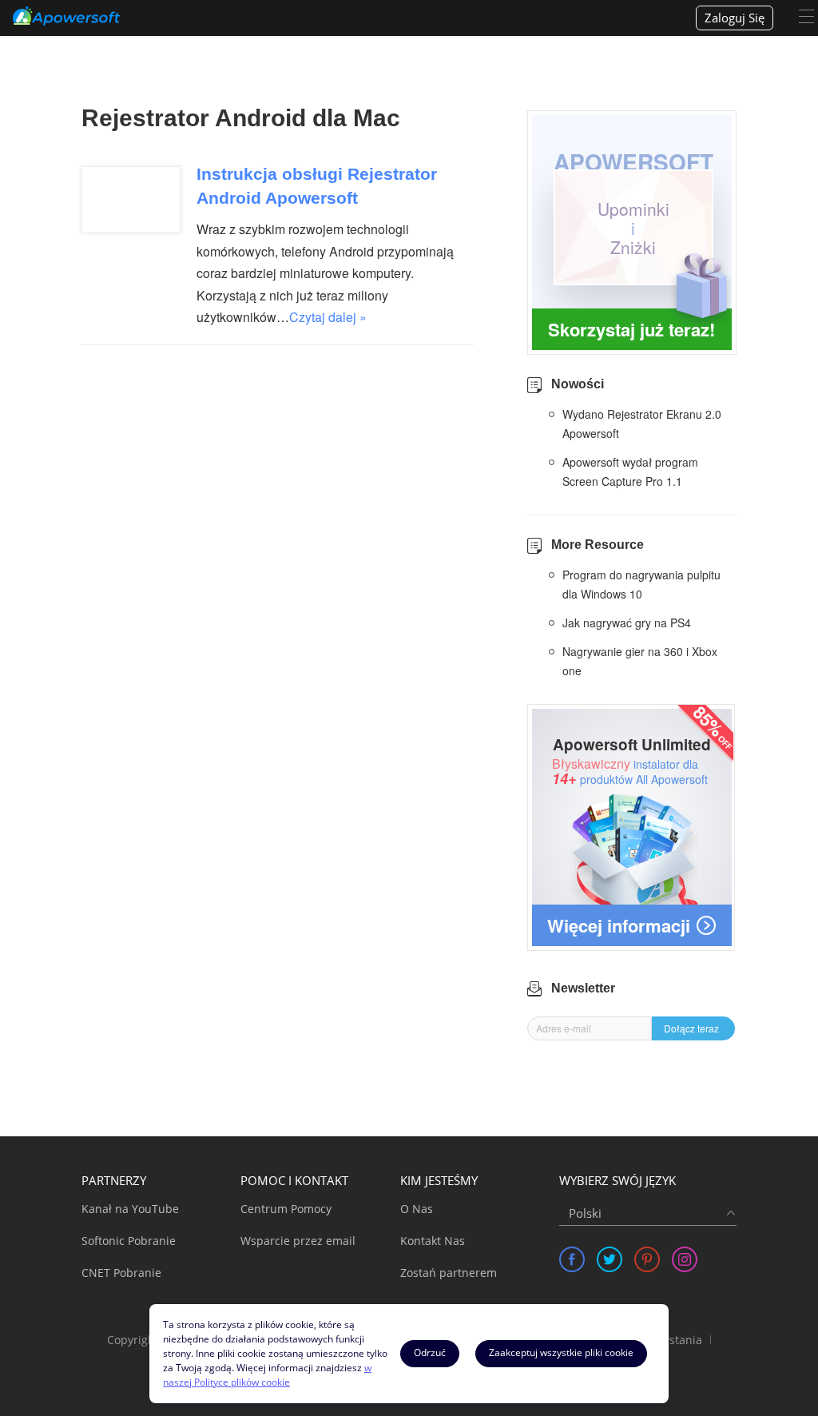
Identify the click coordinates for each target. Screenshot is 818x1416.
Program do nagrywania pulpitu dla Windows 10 (641, 584)
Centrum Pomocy (286, 1208)
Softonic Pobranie (128, 1240)
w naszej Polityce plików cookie (267, 1375)
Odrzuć (430, 1352)
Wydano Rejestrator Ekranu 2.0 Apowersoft (641, 423)
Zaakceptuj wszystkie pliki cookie (561, 1352)
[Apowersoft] (66, 16)
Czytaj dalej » (328, 317)
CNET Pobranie (121, 1272)
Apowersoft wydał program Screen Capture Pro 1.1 (630, 471)
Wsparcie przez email (297, 1240)
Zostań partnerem (448, 1272)
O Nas (416, 1208)
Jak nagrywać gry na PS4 (626, 622)
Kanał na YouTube (130, 1208)
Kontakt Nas (432, 1240)
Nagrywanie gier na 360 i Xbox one (639, 660)
